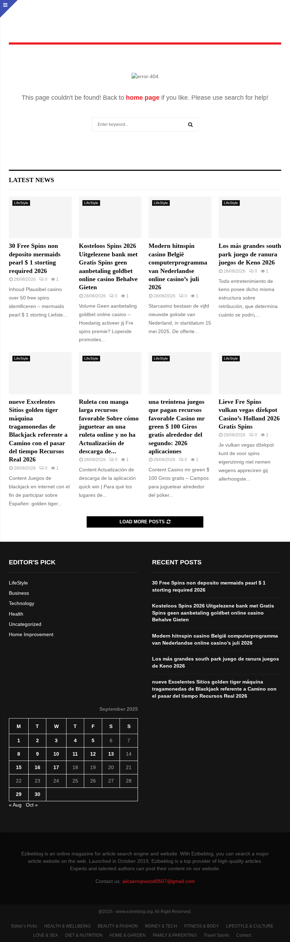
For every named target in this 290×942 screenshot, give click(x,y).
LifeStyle (21, 203)
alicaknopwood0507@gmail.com (158, 881)
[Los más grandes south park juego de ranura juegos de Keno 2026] (250, 217)
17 (56, 767)
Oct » (32, 805)
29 (19, 794)
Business (19, 593)
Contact (243, 935)
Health (16, 614)
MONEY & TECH (161, 926)
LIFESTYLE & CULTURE (249, 926)
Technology (21, 603)
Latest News (31, 180)
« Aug (15, 805)
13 (111, 754)
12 (93, 754)
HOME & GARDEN (128, 935)
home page (143, 97)
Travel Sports (216, 935)
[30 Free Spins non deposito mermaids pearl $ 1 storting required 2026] (40, 217)
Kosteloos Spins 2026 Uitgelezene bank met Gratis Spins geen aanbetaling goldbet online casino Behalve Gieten (213, 612)
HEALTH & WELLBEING (67, 926)
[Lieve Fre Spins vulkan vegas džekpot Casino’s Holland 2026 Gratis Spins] (250, 373)
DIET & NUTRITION (84, 935)
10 (56, 754)
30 (37, 794)
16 (37, 767)
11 (75, 754)
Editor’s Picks (24, 926)
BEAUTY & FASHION (118, 926)
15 (19, 767)
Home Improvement (31, 634)
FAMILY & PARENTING (175, 935)
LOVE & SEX (45, 935)
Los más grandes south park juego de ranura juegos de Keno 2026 (250, 254)
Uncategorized (25, 624)
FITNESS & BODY (201, 926)
